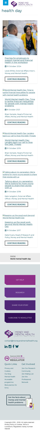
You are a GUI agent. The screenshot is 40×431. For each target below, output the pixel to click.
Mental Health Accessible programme (10, 379)
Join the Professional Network (26, 379)
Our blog (8, 374)
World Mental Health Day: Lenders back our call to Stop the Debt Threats (19, 142)
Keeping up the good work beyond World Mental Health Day (19, 224)
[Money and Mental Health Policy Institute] (21, 4)
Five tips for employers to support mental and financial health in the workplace (19, 60)
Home (12, 256)
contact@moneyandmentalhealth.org (20, 341)
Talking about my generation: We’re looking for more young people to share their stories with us (19, 184)
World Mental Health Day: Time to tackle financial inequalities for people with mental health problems (20, 102)
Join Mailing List (27, 374)
